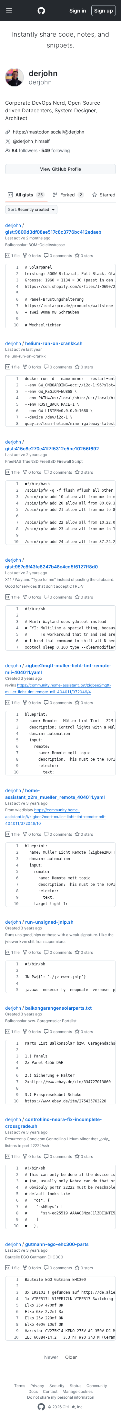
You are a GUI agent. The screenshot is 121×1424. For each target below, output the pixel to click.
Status (75, 1385)
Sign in (77, 10)
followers (25, 150)
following (55, 150)
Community (96, 1385)
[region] (60, 296)
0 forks (34, 255)
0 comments (60, 255)
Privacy (37, 1385)
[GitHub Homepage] (41, 1407)
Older (71, 1357)
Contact (50, 1391)
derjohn (13, 225)
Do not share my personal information (60, 1397)
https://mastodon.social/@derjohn (48, 131)
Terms (19, 1385)
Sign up (103, 10)
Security (57, 1385)
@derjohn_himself (31, 141)
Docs (33, 1391)
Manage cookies (78, 1391)
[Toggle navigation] (9, 10)
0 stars (86, 255)
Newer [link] (51, 1357)
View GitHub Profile (60, 169)
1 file (15, 255)
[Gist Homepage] (41, 10)
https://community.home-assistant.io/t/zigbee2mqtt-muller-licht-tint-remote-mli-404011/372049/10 (55, 816)
